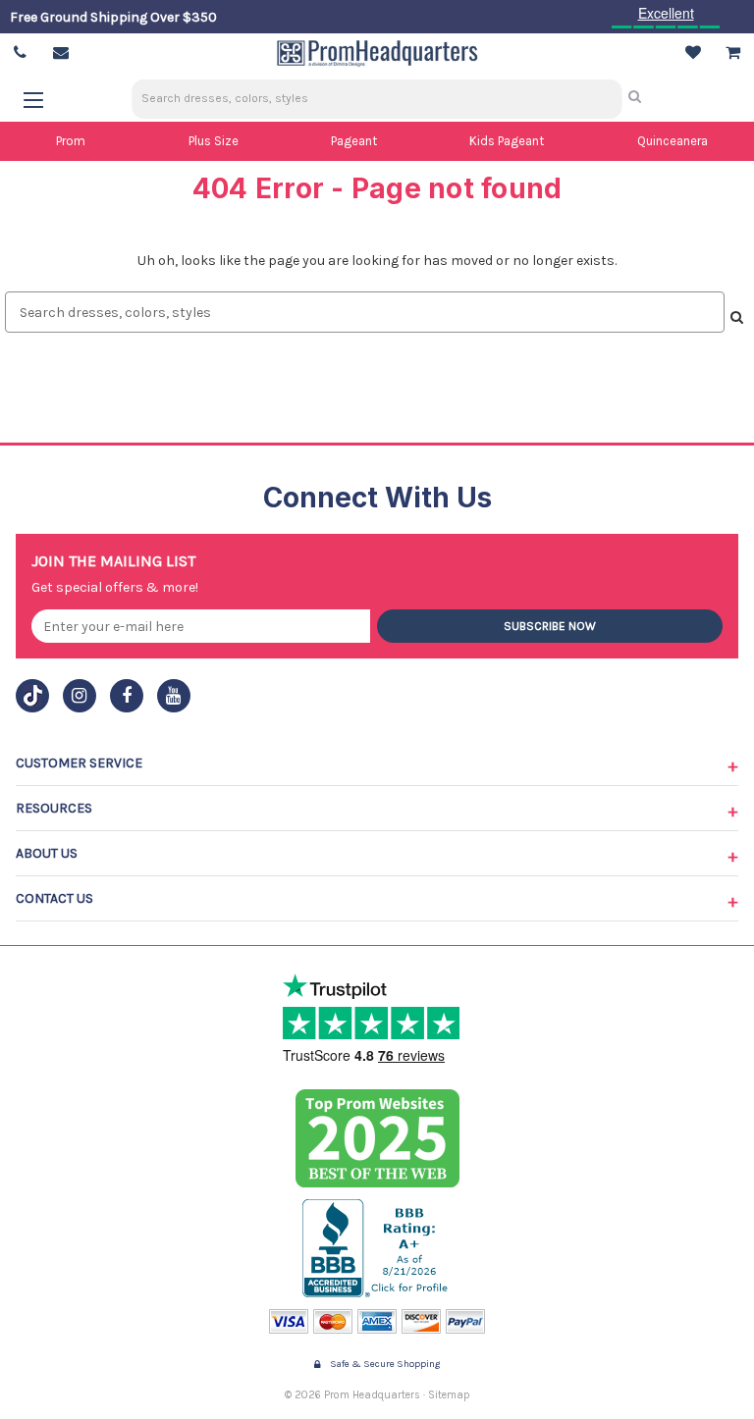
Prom (70, 140)
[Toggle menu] (43, 100)
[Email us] (60, 53)
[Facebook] (126, 695)
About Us (47, 853)
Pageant (354, 140)
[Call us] (20, 53)
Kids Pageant (506, 140)
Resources (54, 808)
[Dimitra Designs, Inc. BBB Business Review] (377, 1248)
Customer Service (79, 763)
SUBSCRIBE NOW (550, 626)
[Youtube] (173, 695)
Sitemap (449, 1395)
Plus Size (213, 140)
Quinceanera (672, 140)
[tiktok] (32, 695)
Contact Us (54, 898)
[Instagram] (79, 695)
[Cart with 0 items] (733, 53)
